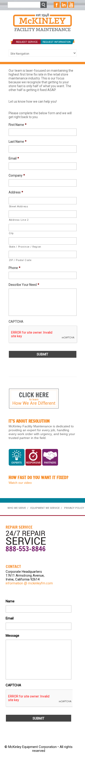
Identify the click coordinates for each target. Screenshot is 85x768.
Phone (14, 268)
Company (17, 175)
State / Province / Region (25, 246)
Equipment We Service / (46, 508)
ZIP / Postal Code (20, 260)
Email (14, 158)
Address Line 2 (19, 219)
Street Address (18, 206)
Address (16, 192)
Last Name (18, 141)
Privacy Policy (74, 508)
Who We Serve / (17, 508)
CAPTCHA (16, 321)
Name (10, 601)
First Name (18, 125)
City (11, 233)
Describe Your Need (24, 284)
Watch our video (20, 482)
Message (12, 636)
